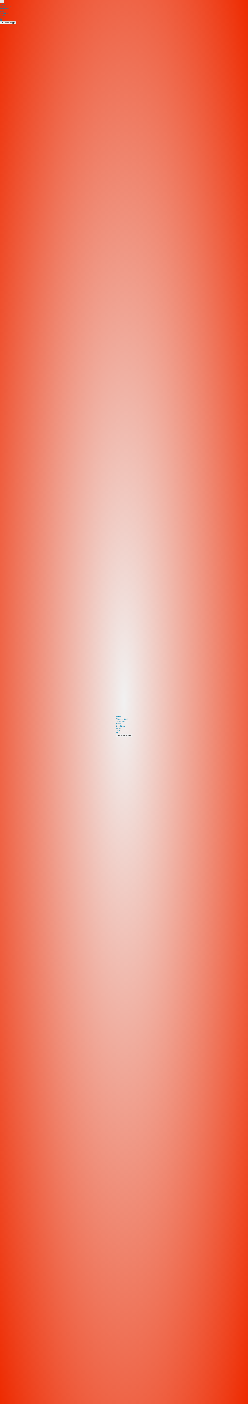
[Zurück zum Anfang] (2, 1)
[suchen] (1, 20)
